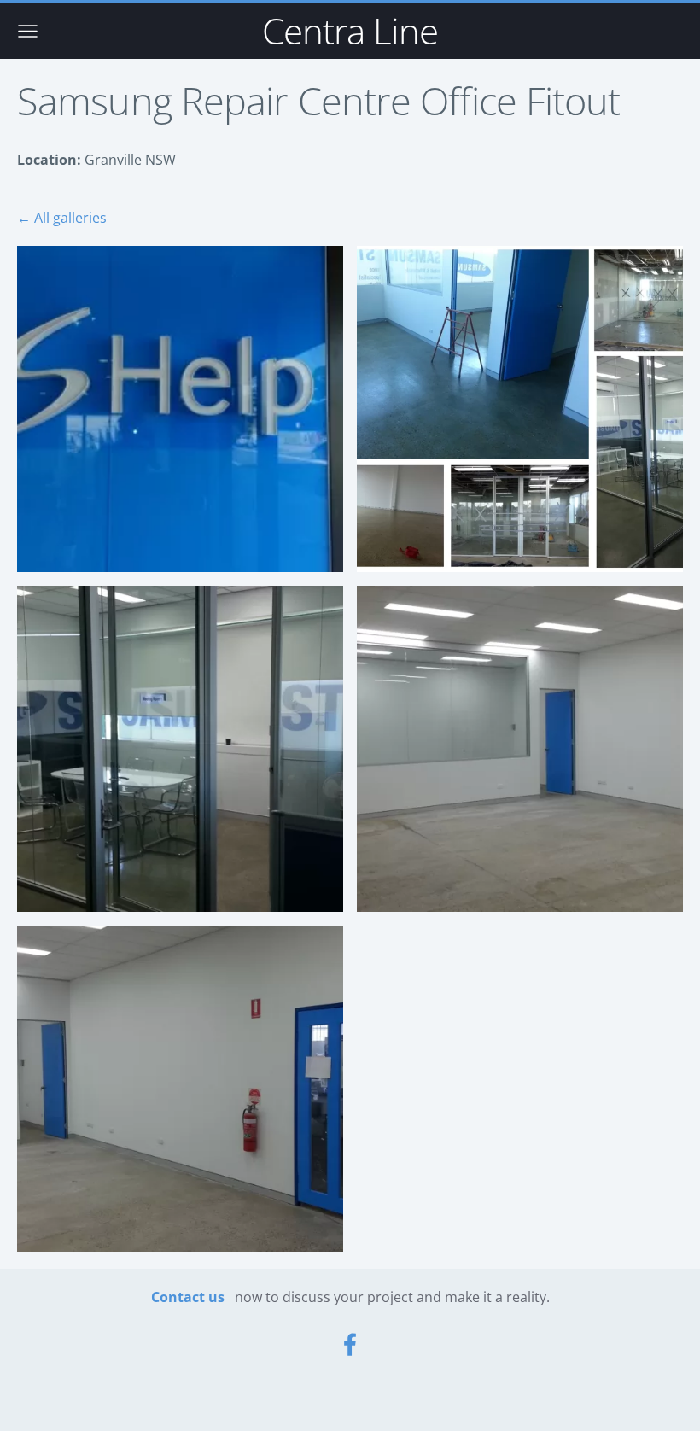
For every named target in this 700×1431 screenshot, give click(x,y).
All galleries (70, 217)
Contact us (188, 1297)
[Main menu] (27, 31)
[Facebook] (350, 1344)
